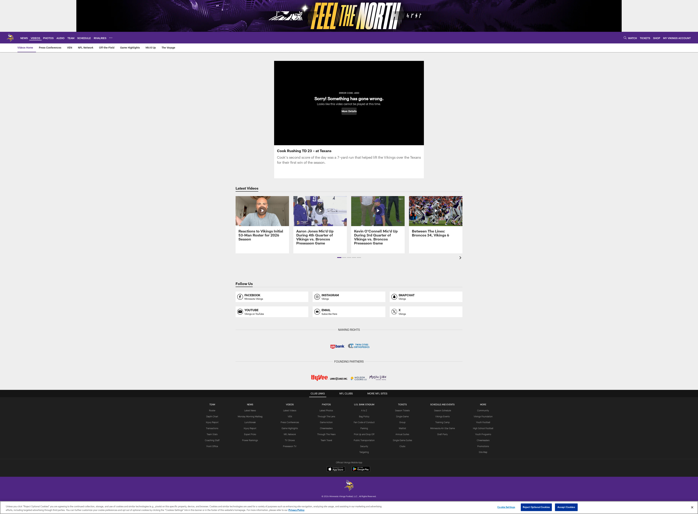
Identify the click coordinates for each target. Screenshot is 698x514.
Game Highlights (290, 428)
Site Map (483, 452)
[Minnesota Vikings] (349, 486)
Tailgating (364, 452)
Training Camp (442, 422)
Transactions (212, 428)
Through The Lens (326, 416)
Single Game (402, 416)
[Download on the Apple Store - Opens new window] (336, 469)
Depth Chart (212, 416)
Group (402, 422)
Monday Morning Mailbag (250, 416)
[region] (349, 507)
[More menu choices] (110, 37)
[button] (349, 111)
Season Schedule (442, 410)
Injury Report (212, 422)
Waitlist (402, 428)
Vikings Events (442, 416)
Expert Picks (250, 434)
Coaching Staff (212, 440)
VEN (290, 416)
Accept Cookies (566, 507)
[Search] (625, 37)
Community (483, 410)
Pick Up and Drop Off (364, 434)
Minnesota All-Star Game (442, 428)
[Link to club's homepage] (10, 37)
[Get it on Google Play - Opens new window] (361, 470)
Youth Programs (483, 434)
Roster (212, 410)
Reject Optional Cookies (536, 507)
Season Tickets (402, 410)
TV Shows (290, 440)
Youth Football (483, 422)
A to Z (364, 410)
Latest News (250, 410)
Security (364, 446)
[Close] (692, 507)
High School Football (483, 428)
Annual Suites (402, 434)
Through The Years (326, 434)
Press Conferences (290, 422)
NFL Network (290, 434)
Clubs (402, 446)
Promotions (483, 446)
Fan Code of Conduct (364, 422)
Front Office (212, 446)
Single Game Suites (402, 440)
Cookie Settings (506, 507)
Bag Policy (364, 416)
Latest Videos (289, 410)
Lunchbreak (250, 422)
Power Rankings (250, 440)
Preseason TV (289, 446)
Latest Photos (326, 410)
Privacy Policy (296, 510)
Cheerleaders (326, 428)
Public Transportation (364, 440)
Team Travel (326, 440)
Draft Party (442, 434)
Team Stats (212, 434)
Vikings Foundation (483, 416)
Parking (364, 428)
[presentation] (461, 258)
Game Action (326, 422)
